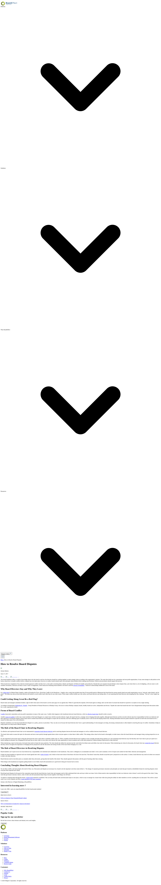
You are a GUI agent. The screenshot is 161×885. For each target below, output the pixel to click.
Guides (6, 859)
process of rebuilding (78, 685)
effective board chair (92, 714)
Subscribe (3, 823)
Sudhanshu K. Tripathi (21, 705)
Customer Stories (8, 862)
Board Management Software (12, 837)
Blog (5, 857)
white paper (6, 692)
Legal (5, 875)
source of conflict (10, 717)
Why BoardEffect (8, 870)
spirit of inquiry (45, 754)
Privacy (6, 878)
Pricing (6, 840)
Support (6, 873)
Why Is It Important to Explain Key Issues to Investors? (15, 803)
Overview (6, 835)
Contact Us (7, 872)
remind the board (149, 743)
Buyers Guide (7, 864)
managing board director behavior (44, 731)
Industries (6, 849)
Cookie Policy (8, 876)
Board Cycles (7, 851)
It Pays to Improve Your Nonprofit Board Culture (14, 798)
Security (6, 838)
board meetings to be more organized (31, 779)
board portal (30, 777)
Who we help (7, 848)
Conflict (3, 714)
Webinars (6, 861)
